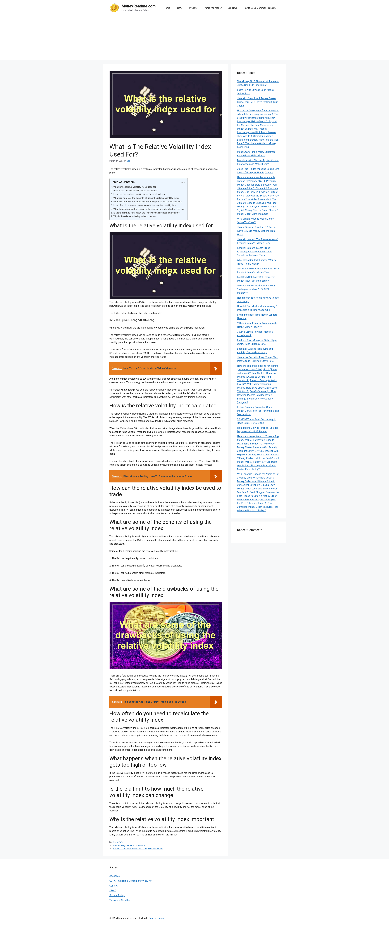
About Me (114, 876)
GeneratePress (156, 918)
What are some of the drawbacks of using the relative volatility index (147, 201)
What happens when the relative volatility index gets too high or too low (148, 209)
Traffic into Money (213, 8)
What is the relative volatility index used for (134, 187)
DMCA (112, 890)
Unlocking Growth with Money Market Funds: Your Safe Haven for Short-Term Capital (257, 102)
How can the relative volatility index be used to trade (139, 194)
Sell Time (232, 8)
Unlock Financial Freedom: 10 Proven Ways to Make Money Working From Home (256, 231)
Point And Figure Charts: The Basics (129, 845)
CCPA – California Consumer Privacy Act (130, 880)
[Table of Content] (182, 182)
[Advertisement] (194, 38)
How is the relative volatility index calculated (135, 190)
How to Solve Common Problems (260, 8)
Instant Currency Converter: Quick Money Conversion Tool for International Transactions (258, 411)
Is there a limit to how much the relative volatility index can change (146, 212)
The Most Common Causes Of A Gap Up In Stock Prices (138, 848)
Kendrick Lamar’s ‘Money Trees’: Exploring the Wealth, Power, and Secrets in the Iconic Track (254, 251)
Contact (113, 885)
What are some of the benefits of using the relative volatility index (146, 198)
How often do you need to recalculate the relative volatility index (145, 205)
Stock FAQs (118, 842)
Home (167, 8)
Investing (193, 8)
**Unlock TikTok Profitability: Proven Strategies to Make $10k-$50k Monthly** (256, 289)
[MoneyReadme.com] (114, 7)
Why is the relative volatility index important (134, 216)
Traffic (179, 8)
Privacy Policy (117, 895)
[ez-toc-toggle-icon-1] (181, 182)
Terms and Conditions (121, 900)
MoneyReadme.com (139, 6)
